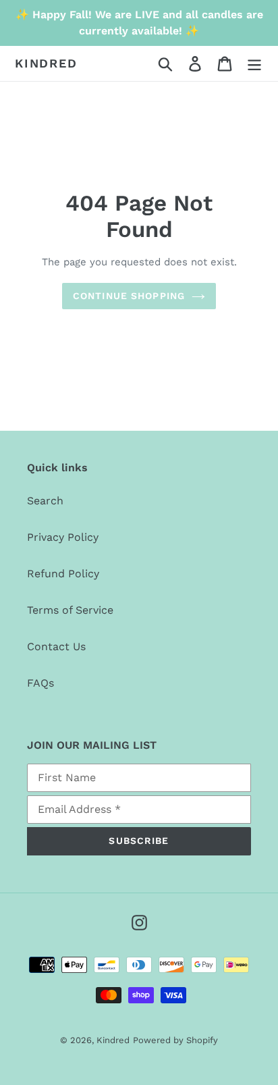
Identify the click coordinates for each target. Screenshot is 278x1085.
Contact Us (56, 646)
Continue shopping (129, 295)
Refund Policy (63, 573)
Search (45, 500)
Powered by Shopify (175, 1040)
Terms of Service (70, 610)
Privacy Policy (63, 537)
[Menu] (254, 64)
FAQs (40, 683)
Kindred (46, 63)
